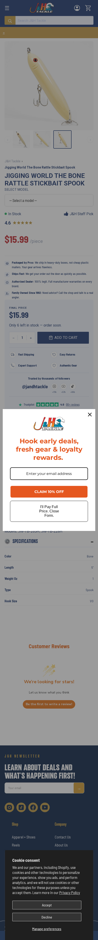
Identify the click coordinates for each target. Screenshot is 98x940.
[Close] (89, 414)
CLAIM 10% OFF (49, 492)
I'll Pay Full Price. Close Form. (49, 511)
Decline (46, 917)
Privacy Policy (69, 892)
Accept (47, 905)
